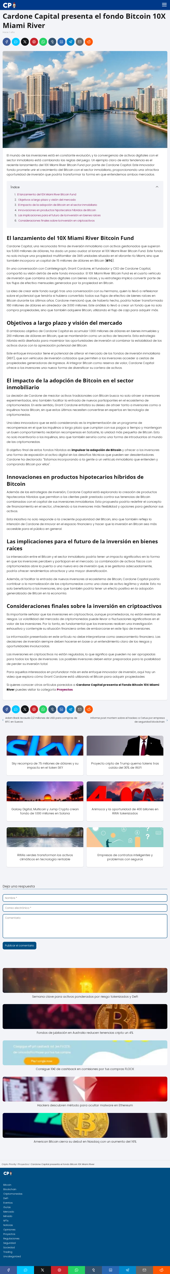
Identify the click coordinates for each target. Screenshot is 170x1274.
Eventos (8, 1202)
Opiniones (9, 1229)
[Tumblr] (52, 42)
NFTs (5, 1220)
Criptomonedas (12, 1193)
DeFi (5, 1198)
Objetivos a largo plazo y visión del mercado (47, 200)
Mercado (8, 1211)
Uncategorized (12, 1256)
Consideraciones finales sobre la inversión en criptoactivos (56, 221)
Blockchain (9, 1189)
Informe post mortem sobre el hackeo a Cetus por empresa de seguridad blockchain (127, 719)
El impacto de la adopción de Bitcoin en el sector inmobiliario (57, 205)
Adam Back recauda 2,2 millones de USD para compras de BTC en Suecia (41, 719)
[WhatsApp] (43, 42)
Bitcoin (7, 1185)
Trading (7, 1252)
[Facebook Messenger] (16, 42)
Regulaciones (11, 1238)
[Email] (80, 42)
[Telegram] (71, 42)
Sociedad (9, 1247)
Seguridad (9, 1243)
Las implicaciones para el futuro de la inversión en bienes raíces (59, 215)
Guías (7, 1207)
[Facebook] (7, 42)
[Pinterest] (34, 42)
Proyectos (9, 1234)
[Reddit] (89, 42)
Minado (7, 1216)
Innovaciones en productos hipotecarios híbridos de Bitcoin (57, 210)
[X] (25, 42)
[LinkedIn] (61, 42)
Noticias (8, 1225)
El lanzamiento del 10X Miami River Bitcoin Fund (46, 194)
